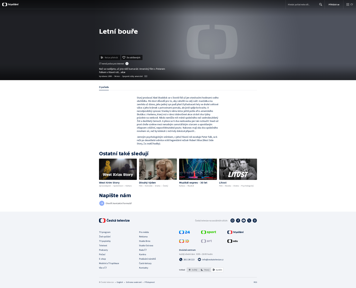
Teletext (103, 245)
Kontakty (143, 267)
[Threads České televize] (255, 220)
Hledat (321, 4)
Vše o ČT (103, 267)
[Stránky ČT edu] (232, 242)
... (122, 72)
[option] (193, 270)
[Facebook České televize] (238, 220)
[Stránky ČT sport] (208, 233)
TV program (104, 232)
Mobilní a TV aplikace (109, 263)
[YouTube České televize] (243, 220)
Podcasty (103, 249)
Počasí (102, 254)
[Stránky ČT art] (206, 242)
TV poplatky (105, 241)
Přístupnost (150, 282)
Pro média (144, 232)
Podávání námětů (147, 258)
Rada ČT (143, 249)
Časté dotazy (145, 263)
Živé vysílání (104, 236)
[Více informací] (127, 63)
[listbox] (205, 269)
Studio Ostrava (146, 245)
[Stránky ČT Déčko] (184, 242)
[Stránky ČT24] (184, 233)
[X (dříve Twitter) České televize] (249, 220)
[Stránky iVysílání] (235, 233)
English (120, 282)
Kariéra (142, 254)
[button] (118, 169)
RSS (255, 282)
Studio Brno (144, 241)
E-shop (102, 258)
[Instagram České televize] (232, 220)
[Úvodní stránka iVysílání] (13, 4)
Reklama (143, 236)
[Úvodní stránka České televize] (114, 220)
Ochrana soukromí (134, 282)
